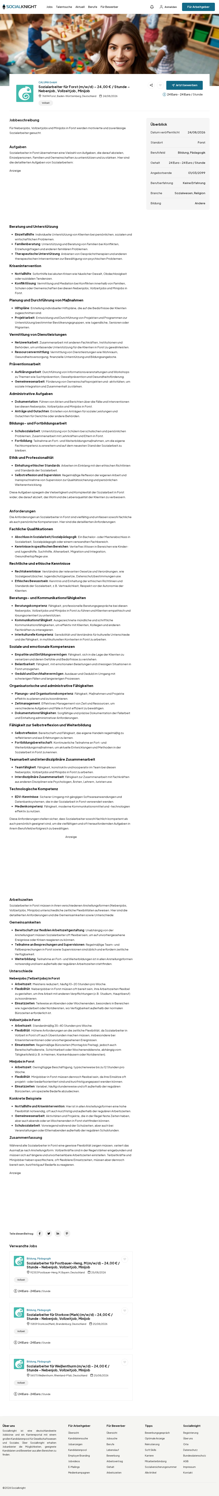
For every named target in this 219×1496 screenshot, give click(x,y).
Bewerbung (113, 1455)
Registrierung (190, 1432)
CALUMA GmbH (47, 82)
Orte (186, 1444)
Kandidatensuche (78, 1438)
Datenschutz (190, 1449)
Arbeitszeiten (114, 1472)
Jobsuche (112, 1438)
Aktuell (80, 7)
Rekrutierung (152, 1444)
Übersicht (73, 1432)
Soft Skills (150, 1449)
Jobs (50, 7)
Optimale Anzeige (155, 1438)
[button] (152, 7)
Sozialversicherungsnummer (161, 1466)
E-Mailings (74, 1466)
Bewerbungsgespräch (157, 1432)
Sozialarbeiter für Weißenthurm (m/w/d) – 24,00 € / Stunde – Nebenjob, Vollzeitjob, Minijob (68, 1368)
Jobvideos (74, 1461)
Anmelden (170, 6)
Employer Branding (79, 1455)
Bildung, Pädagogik (39, 1258)
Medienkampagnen (79, 1472)
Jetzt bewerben (186, 85)
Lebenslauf (113, 1449)
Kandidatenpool (77, 1449)
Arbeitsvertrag (115, 1461)
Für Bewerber (109, 7)
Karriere (149, 1455)
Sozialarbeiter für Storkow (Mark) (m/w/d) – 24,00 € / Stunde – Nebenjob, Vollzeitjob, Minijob (70, 1316)
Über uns (188, 1438)
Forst (201, 142)
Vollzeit (46, 103)
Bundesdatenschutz (194, 1455)
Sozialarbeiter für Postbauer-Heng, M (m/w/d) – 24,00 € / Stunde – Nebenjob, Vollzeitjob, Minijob (73, 1265)
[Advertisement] (71, 197)
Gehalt (110, 1466)
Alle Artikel (150, 1472)
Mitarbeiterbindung (155, 1461)
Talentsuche (64, 7)
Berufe (92, 7)
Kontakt (188, 1472)
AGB (186, 1461)
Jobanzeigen (75, 1444)
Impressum (189, 1466)
